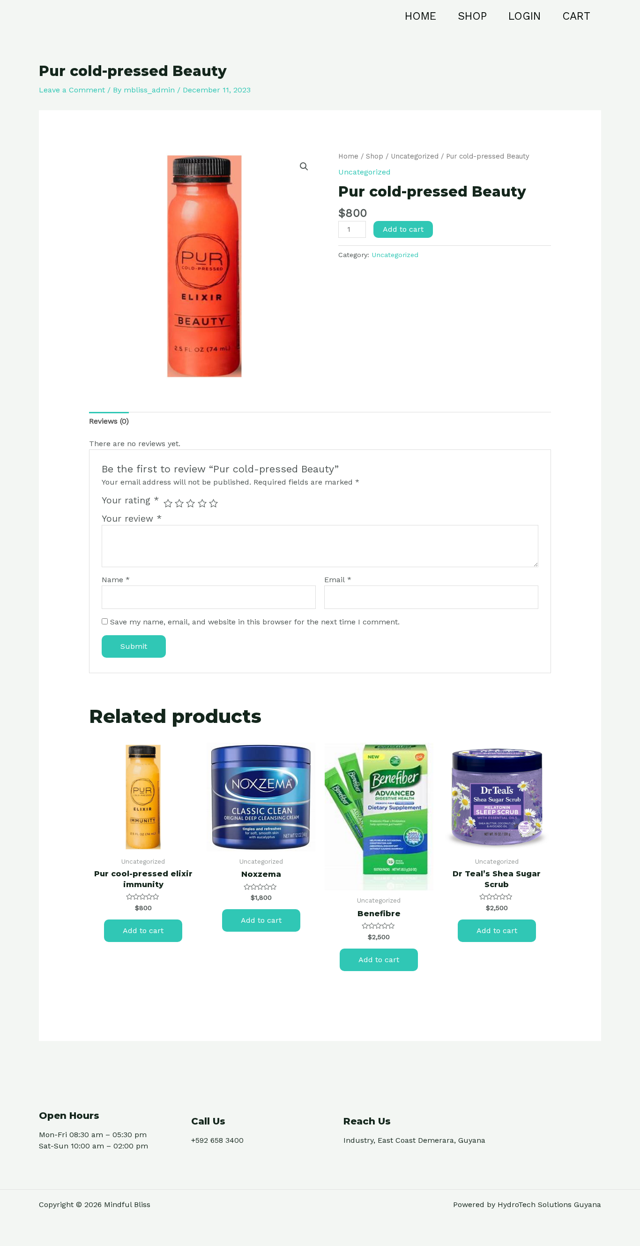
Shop (472, 16)
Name (116, 579)
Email (337, 579)
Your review (132, 518)
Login (524, 16)
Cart (576, 16)
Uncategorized (415, 156)
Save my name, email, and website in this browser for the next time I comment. (255, 621)
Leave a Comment (72, 89)
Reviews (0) (109, 421)
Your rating (130, 500)
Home (420, 16)
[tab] (109, 421)
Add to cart (403, 229)
